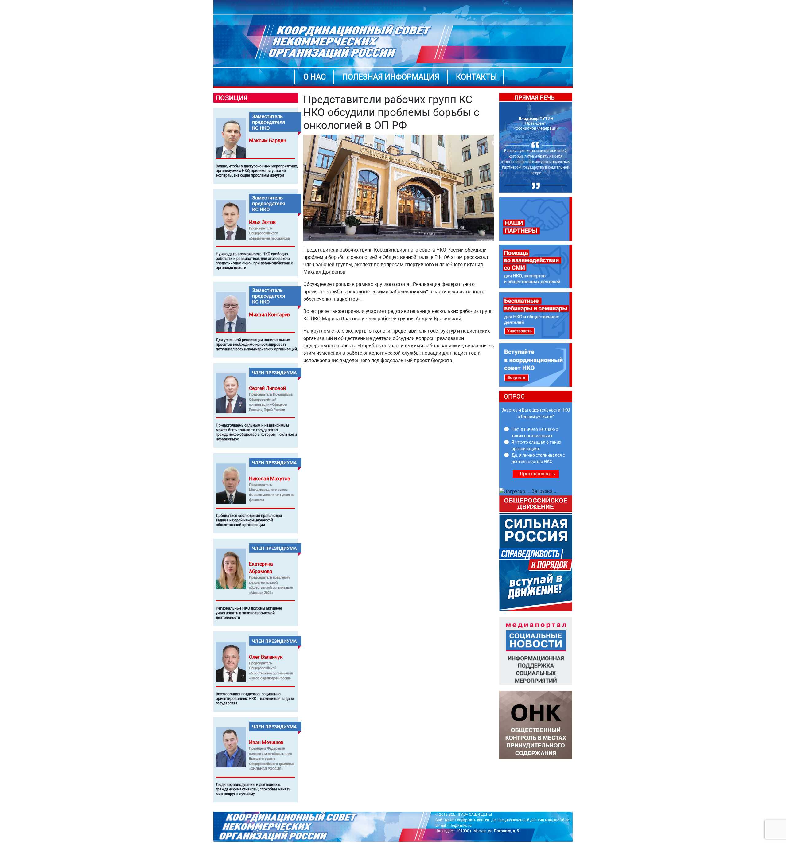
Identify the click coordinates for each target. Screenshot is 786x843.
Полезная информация (390, 76)
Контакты (476, 76)
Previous (495, 143)
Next (577, 143)
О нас (314, 76)
